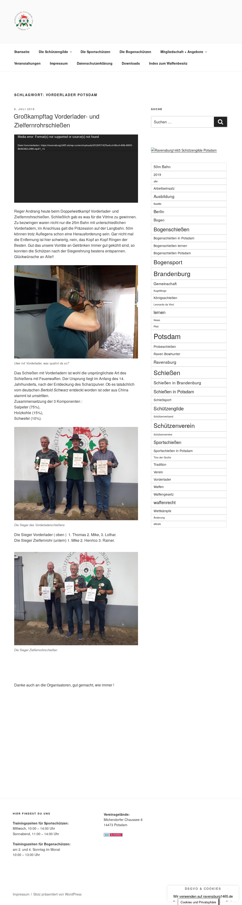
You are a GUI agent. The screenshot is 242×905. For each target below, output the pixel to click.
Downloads (131, 63)
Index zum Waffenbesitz (168, 63)
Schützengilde (169, 408)
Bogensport (168, 262)
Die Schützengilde (53, 51)
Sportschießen (167, 442)
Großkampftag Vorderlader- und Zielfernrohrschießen (56, 120)
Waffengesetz (164, 494)
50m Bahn (162, 166)
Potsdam (167, 336)
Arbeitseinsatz (164, 188)
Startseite (22, 51)
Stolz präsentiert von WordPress (57, 894)
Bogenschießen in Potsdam (174, 238)
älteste (157, 524)
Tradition (160, 464)
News (157, 320)
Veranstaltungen (27, 63)
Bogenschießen (171, 229)
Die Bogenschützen (135, 51)
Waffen (159, 486)
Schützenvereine (163, 434)
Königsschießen (165, 297)
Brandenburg (172, 273)
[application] (76, 168)
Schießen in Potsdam (174, 391)
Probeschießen (165, 346)
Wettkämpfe (162, 510)
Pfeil (156, 326)
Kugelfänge (160, 290)
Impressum (59, 63)
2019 (157, 174)
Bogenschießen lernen (170, 245)
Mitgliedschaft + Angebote (181, 51)
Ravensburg (165, 362)
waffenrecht (165, 502)
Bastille (157, 204)
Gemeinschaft (165, 283)
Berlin (159, 211)
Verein (158, 472)
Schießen (167, 372)
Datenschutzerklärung (94, 63)
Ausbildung (164, 196)
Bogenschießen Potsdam (172, 253)
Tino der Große (162, 457)
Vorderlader (162, 479)
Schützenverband (163, 416)
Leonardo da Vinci (164, 304)
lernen (159, 312)
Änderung (159, 517)
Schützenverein (174, 425)
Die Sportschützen (95, 51)
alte (156, 181)
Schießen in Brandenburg (177, 382)
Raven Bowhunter (167, 353)
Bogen (159, 219)
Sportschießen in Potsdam (173, 450)
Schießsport (162, 399)
